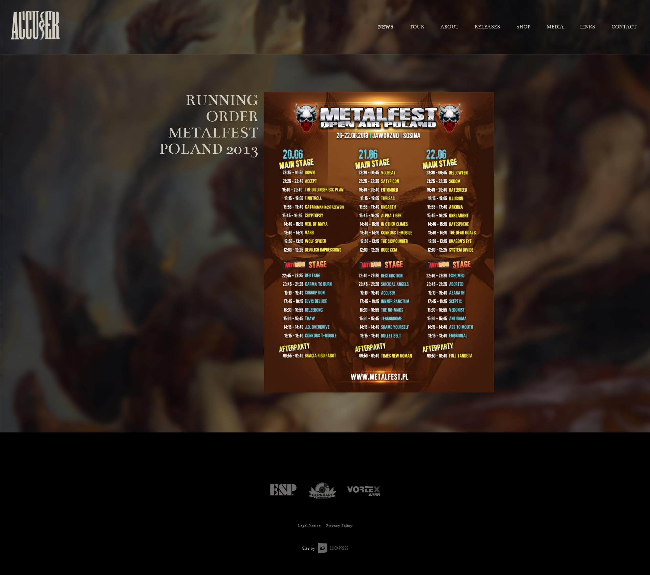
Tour (417, 27)
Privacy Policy (339, 525)
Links (587, 27)
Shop (523, 27)
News (385, 27)
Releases (487, 27)
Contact (623, 27)
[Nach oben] (634, 558)
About (449, 27)
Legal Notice (309, 525)
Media (555, 27)
